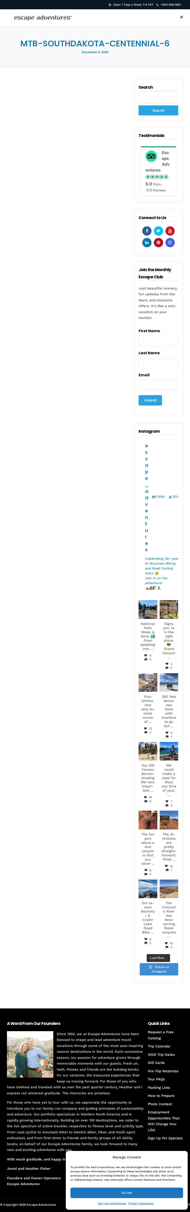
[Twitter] (158, 231)
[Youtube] (170, 231)
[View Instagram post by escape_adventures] (154, 616)
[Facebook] (147, 231)
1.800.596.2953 (171, 4)
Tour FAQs (156, 1079)
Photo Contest (160, 1104)
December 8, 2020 (95, 52)
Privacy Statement (140, 1203)
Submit (150, 400)
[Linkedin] (147, 242)
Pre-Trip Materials (163, 1071)
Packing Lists (159, 1087)
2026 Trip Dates (161, 1055)
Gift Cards (156, 1063)
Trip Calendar (159, 1046)
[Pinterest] (158, 242)
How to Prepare (161, 1096)
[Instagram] (170, 242)
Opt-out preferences (112, 1203)
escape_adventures (148, 607)
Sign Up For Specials (165, 1138)
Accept (126, 1193)
